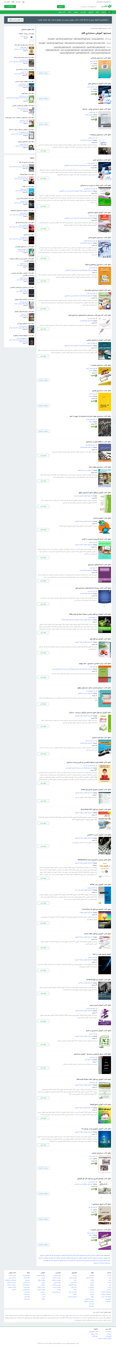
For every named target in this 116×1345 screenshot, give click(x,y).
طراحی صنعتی (57, 1275)
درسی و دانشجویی (89, 1299)
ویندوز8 (72, 1137)
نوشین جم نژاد (22, 225)
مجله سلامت (26, 1294)
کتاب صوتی (61, 12)
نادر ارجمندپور (23, 120)
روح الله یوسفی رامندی (90, 765)
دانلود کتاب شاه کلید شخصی (101, 738)
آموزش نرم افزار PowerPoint (84, 817)
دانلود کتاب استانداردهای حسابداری (99, 565)
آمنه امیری (23, 72)
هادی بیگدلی (23, 189)
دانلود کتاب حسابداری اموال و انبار (100, 467)
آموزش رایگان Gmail (74, 870)
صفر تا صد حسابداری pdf (79, 170)
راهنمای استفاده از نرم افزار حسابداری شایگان (56, 500)
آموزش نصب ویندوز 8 (63, 1137)
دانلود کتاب (43, 151)
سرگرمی (43, 1285)
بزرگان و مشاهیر (41, 1275)
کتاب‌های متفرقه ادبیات (22, 291)
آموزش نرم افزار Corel (71, 917)
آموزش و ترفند (73, 1278)
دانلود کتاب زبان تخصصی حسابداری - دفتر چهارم (95, 663)
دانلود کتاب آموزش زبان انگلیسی (65, 779)
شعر (110, 1280)
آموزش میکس (47, 624)
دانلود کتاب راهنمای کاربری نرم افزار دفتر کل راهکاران (94, 1179)
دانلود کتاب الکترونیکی (45, 629)
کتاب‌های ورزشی (23, 122)
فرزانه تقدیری (23, 144)
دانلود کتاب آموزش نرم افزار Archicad (98, 980)
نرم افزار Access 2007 (54, 942)
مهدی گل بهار (92, 1207)
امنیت (75, 1280)
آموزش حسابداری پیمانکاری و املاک (47, 275)
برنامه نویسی (73, 1282)
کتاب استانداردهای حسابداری (83, 575)
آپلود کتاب (10, 6)
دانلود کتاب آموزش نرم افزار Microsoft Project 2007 (94, 1079)
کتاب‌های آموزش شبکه (87, 50)
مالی (91, 63)
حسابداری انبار (72, 475)
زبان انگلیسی (58, 777)
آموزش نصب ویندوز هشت (84, 1141)
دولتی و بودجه (89, 115)
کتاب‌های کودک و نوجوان (21, 98)
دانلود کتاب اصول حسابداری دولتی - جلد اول (96, 109)
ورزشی (43, 1294)
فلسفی (92, 1294)
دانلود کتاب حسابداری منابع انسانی (99, 238)
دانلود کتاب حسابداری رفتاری (101, 391)
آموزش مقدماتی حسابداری (69, 300)
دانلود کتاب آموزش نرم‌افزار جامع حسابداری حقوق (95, 493)
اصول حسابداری (48, 145)
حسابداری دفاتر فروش (58, 147)
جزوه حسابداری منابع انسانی (74, 252)
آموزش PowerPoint (71, 817)
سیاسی (92, 1292)
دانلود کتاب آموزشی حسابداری (47, 195)
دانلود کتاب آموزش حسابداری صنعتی (99, 340)
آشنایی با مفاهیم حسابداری (84, 145)
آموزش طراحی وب (92, 899)
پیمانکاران (73, 275)
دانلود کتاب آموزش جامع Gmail (100, 1104)
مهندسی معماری (56, 1280)
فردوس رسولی (92, 957)
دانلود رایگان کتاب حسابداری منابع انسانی (70, 250)
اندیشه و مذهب (90, 1278)
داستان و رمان (12, 1278)
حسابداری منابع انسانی (44, 248)
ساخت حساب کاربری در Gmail (47, 874)
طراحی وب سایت (72, 1292)
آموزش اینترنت (87, 526)
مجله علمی (27, 1292)
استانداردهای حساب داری (83, 577)
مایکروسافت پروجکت (85, 1089)
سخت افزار (74, 1287)
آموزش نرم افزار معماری (85, 987)
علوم (97, 12)
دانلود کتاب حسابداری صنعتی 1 (101, 1230)
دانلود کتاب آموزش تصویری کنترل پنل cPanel (96, 790)
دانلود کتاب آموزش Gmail (50, 872)
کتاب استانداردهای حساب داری (52, 577)
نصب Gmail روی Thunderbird (83, 867)
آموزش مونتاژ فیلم (57, 624)
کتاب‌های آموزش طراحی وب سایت (70, 50)
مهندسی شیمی (57, 1287)
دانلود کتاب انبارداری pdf (50, 475)
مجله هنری (27, 1297)
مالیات (84, 748)
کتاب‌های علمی (24, 36)
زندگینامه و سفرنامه (106, 1292)
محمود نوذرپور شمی (90, 445)
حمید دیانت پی (92, 318)
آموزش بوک (51, 39)
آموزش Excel (50, 198)
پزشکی (92, 1280)
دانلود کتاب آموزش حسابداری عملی (99, 84)
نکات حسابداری (53, 325)
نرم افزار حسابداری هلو (49, 647)
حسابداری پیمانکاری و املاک (84, 275)
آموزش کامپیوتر (72, 526)
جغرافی (92, 1285)
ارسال (78, 1320)
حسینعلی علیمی (91, 87)
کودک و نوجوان (41, 1289)
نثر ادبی (109, 1289)
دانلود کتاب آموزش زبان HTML (100, 885)
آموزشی (14, 1289)
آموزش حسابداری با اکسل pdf (71, 200)
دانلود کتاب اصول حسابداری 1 (101, 1204)
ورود (23, 2)
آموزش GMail (71, 867)
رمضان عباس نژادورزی (90, 188)
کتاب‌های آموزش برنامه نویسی (62, 47)
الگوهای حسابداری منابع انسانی (83, 248)
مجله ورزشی (27, 1287)
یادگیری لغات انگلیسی (80, 779)
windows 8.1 (53, 1141)
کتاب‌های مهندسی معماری (85, 983)
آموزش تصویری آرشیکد (85, 990)
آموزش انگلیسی (52, 779)
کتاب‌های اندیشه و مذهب (21, 191)
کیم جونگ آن (22, 302)
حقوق (92, 1297)
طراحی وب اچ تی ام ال (70, 899)
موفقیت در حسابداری (54, 698)
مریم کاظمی (92, 1082)
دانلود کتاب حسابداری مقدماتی (101, 58)
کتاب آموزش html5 (63, 895)
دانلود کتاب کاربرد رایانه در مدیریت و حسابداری (95, 185)
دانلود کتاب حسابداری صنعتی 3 (101, 365)
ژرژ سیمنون (23, 201)
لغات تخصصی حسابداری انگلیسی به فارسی (78, 775)
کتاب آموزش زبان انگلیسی (70, 777)
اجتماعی (92, 1289)
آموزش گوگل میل (92, 870)
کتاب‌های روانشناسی (23, 86)
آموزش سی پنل (79, 797)
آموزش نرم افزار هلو (86, 647)
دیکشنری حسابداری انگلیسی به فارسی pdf (65, 772)
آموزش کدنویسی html (88, 897)
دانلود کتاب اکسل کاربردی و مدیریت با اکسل (96, 539)
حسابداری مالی (79, 147)
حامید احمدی (23, 60)
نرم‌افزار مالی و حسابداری (81, 1184)
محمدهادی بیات (22, 132)
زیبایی (43, 1282)
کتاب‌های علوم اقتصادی (86, 140)
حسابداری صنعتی (54, 350)
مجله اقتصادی (26, 1285)
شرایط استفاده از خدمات (104, 1338)
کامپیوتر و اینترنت (72, 1297)
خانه (109, 12)
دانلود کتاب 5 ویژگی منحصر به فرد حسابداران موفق (94, 688)
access (60, 198)
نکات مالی (77, 600)
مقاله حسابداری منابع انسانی (59, 252)
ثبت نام (18, 2)
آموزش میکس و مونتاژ (84, 627)
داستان (109, 1275)
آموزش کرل (44, 917)
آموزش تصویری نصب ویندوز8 (65, 1139)
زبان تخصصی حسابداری (85, 674)
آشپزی (43, 1278)
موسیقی (43, 1292)
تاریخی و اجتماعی (11, 1282)
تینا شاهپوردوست (91, 691)
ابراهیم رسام (92, 1156)
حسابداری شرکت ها (78, 303)
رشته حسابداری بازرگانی (72, 352)
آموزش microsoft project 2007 (71, 1089)
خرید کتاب (95, 1336)
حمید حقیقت (92, 216)
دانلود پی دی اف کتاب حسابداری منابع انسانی (63, 248)
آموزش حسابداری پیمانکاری (73, 277)
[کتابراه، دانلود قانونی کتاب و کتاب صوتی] (94, 69)
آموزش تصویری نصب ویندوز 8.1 (83, 1137)
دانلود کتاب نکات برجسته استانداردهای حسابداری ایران (93, 588)
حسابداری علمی (45, 172)
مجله (69, 12)
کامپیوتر (90, 12)
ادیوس (88, 629)
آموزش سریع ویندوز (84, 967)
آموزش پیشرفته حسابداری (69, 145)
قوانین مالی (88, 598)
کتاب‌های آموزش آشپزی (82, 53)
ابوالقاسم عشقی (91, 343)
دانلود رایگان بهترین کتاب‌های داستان (18, 61)
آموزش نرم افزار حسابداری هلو (73, 647)
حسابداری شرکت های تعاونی (89, 305)
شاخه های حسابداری (66, 698)
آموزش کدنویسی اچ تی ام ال (74, 897)
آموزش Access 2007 (74, 942)
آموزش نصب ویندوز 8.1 (51, 1139)
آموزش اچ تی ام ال (45, 897)
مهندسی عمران (57, 1278)
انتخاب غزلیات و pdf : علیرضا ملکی (95, 43)
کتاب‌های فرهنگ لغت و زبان (71, 669)
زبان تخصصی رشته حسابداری (84, 1260)
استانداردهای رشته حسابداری (68, 577)
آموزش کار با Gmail (44, 867)
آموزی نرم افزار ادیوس (75, 624)
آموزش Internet (63, 526)
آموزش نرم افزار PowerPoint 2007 (57, 817)
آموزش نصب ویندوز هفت (54, 964)
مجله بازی (27, 1280)
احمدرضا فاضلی (22, 84)
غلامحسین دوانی (91, 293)
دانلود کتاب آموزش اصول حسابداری (99, 213)
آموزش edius (65, 624)
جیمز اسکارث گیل (22, 177)
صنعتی (91, 370)
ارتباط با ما (108, 1331)
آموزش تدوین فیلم (49, 1015)
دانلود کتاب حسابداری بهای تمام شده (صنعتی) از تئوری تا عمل (90, 416)
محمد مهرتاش (92, 138)
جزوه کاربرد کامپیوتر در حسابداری (88, 200)
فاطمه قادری (92, 268)
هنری (43, 1297)
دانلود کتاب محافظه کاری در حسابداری (98, 442)
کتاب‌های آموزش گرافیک (52, 50)
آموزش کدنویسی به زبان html (58, 897)
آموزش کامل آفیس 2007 (87, 1094)
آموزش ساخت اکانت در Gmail (60, 870)
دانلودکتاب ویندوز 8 (87, 1139)
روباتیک (59, 1289)
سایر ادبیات (108, 1301)
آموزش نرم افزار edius (56, 627)
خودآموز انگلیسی (42, 779)
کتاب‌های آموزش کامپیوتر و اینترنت (100, 53)
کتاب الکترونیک (93, 1331)
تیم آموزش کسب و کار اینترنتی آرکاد (74, 43)
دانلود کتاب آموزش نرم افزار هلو (100, 639)
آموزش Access (43, 198)
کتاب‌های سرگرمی (23, 341)
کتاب (97, 1318)
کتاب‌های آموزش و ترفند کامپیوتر (19, 134)
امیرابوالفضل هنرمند (21, 338)
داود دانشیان (92, 112)
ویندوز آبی (74, 1141)
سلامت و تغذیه (41, 1287)
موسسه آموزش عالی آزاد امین (64, 39)
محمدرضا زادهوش (22, 249)
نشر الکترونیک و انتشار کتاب (103, 2)
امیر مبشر (24, 314)
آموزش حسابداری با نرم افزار (84, 503)
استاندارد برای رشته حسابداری (67, 575)
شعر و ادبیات (12, 1275)
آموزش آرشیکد (52, 987)
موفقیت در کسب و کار (52, 748)
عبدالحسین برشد (91, 1233)
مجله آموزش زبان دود (97, 39)
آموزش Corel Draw (60, 917)
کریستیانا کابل (22, 96)
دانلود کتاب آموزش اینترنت (102, 518)
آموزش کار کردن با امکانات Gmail (58, 867)
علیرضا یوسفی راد (91, 1008)
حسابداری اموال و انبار (62, 475)
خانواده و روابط (41, 1280)
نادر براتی (24, 165)
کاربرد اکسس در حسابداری (62, 195)
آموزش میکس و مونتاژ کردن (69, 627)
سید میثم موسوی (21, 108)
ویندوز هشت (77, 1139)
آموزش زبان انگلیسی (83, 777)
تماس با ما (7, 2)
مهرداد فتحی (92, 394)
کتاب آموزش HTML (86, 895)
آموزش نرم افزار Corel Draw (84, 917)
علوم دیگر (91, 1306)
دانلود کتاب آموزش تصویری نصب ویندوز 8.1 (96, 1129)
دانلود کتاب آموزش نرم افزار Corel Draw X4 (96, 909)
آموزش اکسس (89, 944)
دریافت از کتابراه (43, 73)
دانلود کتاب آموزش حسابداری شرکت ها (98, 290)
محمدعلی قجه (22, 326)
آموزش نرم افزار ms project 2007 (63, 1092)
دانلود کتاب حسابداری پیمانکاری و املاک (98, 265)
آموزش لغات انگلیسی (49, 777)
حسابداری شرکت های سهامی (48, 303)
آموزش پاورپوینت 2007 (78, 819)
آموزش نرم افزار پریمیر (82, 1017)
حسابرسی (79, 748)
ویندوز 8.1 (59, 1141)
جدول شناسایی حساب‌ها (84, 1064)
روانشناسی (91, 1287)
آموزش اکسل (71, 1041)
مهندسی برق (57, 1282)
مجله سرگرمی (26, 1282)
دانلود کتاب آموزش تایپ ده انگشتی (99, 835)
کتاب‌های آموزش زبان (22, 265)
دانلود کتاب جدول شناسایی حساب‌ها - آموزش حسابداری (92, 1054)
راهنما (12, 2)
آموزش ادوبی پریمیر (74, 1015)
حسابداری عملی (81, 198)
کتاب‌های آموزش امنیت (78, 47)
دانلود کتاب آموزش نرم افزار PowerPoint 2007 (96, 809)
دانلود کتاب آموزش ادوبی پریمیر (100, 1005)
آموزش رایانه (80, 526)
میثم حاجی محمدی (90, 741)
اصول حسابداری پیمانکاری (63, 275)
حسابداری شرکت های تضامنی (64, 303)
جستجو (61, 7)
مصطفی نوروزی (92, 888)
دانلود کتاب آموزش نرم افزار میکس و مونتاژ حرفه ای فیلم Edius (90, 614)
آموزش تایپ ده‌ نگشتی (85, 842)
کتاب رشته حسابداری (91, 198)
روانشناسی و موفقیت (10, 1280)
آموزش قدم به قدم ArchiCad (70, 990)
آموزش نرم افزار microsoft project (80, 1092)
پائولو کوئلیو (23, 47)
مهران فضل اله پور (91, 368)
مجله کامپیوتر (26, 1275)
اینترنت (75, 1275)
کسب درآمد (43, 748)
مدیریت (91, 396)
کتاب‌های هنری (24, 110)
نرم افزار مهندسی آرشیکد (72, 987)
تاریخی (92, 1282)
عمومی (76, 12)
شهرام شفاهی (92, 617)
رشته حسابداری (77, 698)
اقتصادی (92, 1275)
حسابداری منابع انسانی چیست (89, 250)
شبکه (75, 1289)
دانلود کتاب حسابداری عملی (102, 160)
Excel (56, 198)
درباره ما (109, 1334)
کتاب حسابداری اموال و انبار (60, 477)
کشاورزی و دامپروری (89, 1301)
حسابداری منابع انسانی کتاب (51, 250)
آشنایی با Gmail (47, 870)
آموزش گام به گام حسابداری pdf (63, 170)
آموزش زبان (108, 1299)
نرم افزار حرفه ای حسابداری (69, 503)
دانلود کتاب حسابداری (85, 452)
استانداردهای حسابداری (70, 325)
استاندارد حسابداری (54, 575)
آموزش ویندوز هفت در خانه (102, 954)
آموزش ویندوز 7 (87, 964)
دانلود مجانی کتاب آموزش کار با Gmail (68, 872)
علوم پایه (91, 1304)
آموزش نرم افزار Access (85, 942)
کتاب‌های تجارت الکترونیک (72, 270)
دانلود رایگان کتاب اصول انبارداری (76, 477)
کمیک (109, 1287)
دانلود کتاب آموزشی (70, 147)
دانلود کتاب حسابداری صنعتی (101, 1153)
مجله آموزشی (26, 1289)
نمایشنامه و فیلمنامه (106, 1294)
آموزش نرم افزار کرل (92, 919)
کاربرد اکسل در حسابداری (76, 195)
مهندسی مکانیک (56, 1285)
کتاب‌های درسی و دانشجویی (71, 165)
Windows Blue (66, 1141)
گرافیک (75, 1294)
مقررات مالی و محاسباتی (47, 598)
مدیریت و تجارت (12, 1285)
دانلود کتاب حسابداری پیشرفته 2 (100, 135)
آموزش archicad (61, 987)
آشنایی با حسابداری (49, 223)
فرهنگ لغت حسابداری (57, 674)
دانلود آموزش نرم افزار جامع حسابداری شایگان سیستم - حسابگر (90, 713)
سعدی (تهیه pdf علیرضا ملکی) (82, 39)
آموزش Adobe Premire (85, 1015)
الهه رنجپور (93, 61)
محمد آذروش (23, 263)
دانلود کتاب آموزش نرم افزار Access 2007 (97, 934)
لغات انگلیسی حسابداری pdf (84, 772)
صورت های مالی (66, 452)
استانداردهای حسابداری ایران (84, 325)
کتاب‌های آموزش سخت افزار (102, 50)
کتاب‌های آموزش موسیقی (67, 53)
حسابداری (88, 170)
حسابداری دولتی (88, 147)
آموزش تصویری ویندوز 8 (51, 1137)
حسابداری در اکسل (62, 1041)
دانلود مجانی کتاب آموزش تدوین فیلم (76, 629)
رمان (110, 1278)
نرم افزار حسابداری (60, 647)
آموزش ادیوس (46, 627)
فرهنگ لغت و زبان (106, 1297)
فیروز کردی (93, 568)
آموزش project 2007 (58, 1089)
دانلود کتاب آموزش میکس (59, 629)
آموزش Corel (50, 917)
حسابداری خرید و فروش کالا (71, 674)
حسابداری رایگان (72, 748)
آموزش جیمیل (83, 870)
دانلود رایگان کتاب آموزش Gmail (64, 874)
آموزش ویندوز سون (77, 964)
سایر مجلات (27, 1299)
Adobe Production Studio (61, 1015)
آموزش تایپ (75, 842)
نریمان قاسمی (92, 1182)
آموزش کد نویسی (53, 895)
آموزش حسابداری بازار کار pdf (47, 170)
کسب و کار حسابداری (91, 750)
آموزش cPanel (87, 797)
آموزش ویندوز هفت (66, 964)
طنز (110, 1285)
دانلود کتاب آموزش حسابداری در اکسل (98, 1031)
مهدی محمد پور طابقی (90, 241)
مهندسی (83, 12)
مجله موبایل (27, 1278)
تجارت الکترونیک (72, 1285)
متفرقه (43, 1299)
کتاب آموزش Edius (86, 624)
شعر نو (109, 1282)
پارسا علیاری (92, 542)
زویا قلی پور (23, 237)
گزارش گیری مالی (56, 452)
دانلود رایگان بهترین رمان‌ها (21, 49)
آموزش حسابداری (57, 145)
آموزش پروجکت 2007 (74, 1094)
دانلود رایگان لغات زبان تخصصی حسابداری (55, 775)
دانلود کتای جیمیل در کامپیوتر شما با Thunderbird (94, 860)
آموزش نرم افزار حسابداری (75, 500)
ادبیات (103, 12)
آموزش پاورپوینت (89, 819)
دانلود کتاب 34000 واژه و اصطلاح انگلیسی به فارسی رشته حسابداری (89, 762)
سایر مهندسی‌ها (57, 1292)
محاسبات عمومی (80, 598)
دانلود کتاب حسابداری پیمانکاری (88, 277)
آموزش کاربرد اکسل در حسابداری (55, 200)
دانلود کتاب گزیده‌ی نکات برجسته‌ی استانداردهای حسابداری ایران (89, 315)
